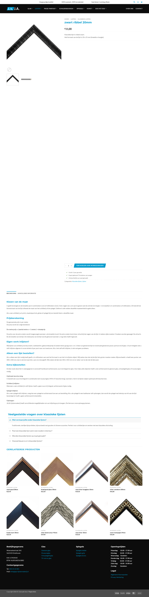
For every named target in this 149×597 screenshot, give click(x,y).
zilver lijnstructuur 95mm (49, 532)
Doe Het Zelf (100, 8)
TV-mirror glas (46, 558)
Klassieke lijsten (84, 19)
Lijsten (37, 8)
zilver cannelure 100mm (117, 489)
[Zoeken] (134, 2)
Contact (139, 8)
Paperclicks (32, 592)
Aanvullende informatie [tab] (27, 293)
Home (66, 19)
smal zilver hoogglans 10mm (84, 489)
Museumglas (45, 553)
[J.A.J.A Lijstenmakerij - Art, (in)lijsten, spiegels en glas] (16, 8)
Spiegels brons (81, 556)
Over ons (129, 8)
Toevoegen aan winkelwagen (90, 265)
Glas (29, 8)
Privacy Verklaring (117, 577)
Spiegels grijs (80, 553)
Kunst (89, 8)
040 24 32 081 (14, 569)
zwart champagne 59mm (117, 532)
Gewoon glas (45, 550)
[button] (138, 2)
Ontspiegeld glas (47, 556)
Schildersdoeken (66, 8)
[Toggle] (10, 420)
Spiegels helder (81, 550)
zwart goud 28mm (12, 489)
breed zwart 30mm (13, 532)
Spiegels (80, 8)
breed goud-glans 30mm (48, 489)
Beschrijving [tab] (11, 293)
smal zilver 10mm (81, 532)
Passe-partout (50, 8)
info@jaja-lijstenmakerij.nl (19, 571)
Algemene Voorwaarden (119, 574)
